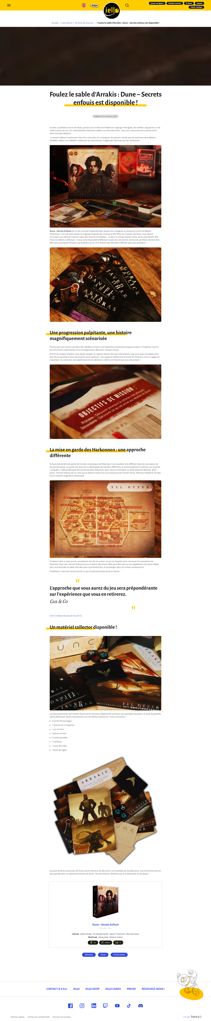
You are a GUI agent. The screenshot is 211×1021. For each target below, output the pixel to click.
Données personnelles (62, 1017)
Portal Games (119, 955)
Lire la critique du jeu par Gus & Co (66, 615)
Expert (199, 3)
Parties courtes (174, 3)
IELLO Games (113, 989)
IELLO (76, 989)
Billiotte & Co (196, 1017)
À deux (189, 3)
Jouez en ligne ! (157, 3)
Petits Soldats (196, 7)
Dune (103, 955)
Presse (131, 989)
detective (89, 955)
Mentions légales (18, 1017)
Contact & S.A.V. (56, 989)
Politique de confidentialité (39, 1017)
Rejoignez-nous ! (153, 989)
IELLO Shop (92, 989)
